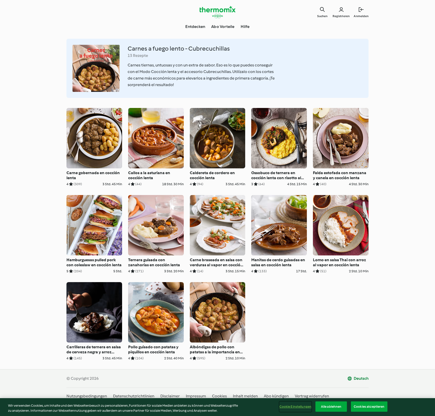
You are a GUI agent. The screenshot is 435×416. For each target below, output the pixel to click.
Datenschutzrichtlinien (133, 396)
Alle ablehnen (331, 406)
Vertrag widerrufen (312, 396)
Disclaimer (170, 396)
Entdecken (195, 26)
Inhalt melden (245, 396)
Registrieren (341, 16)
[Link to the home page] (217, 12)
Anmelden (361, 16)
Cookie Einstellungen (295, 406)
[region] (217, 407)
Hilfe (245, 26)
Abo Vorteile (222, 26)
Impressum (196, 396)
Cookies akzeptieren (369, 406)
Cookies (219, 396)
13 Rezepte (138, 55)
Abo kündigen (276, 396)
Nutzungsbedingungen (86, 396)
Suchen (322, 16)
